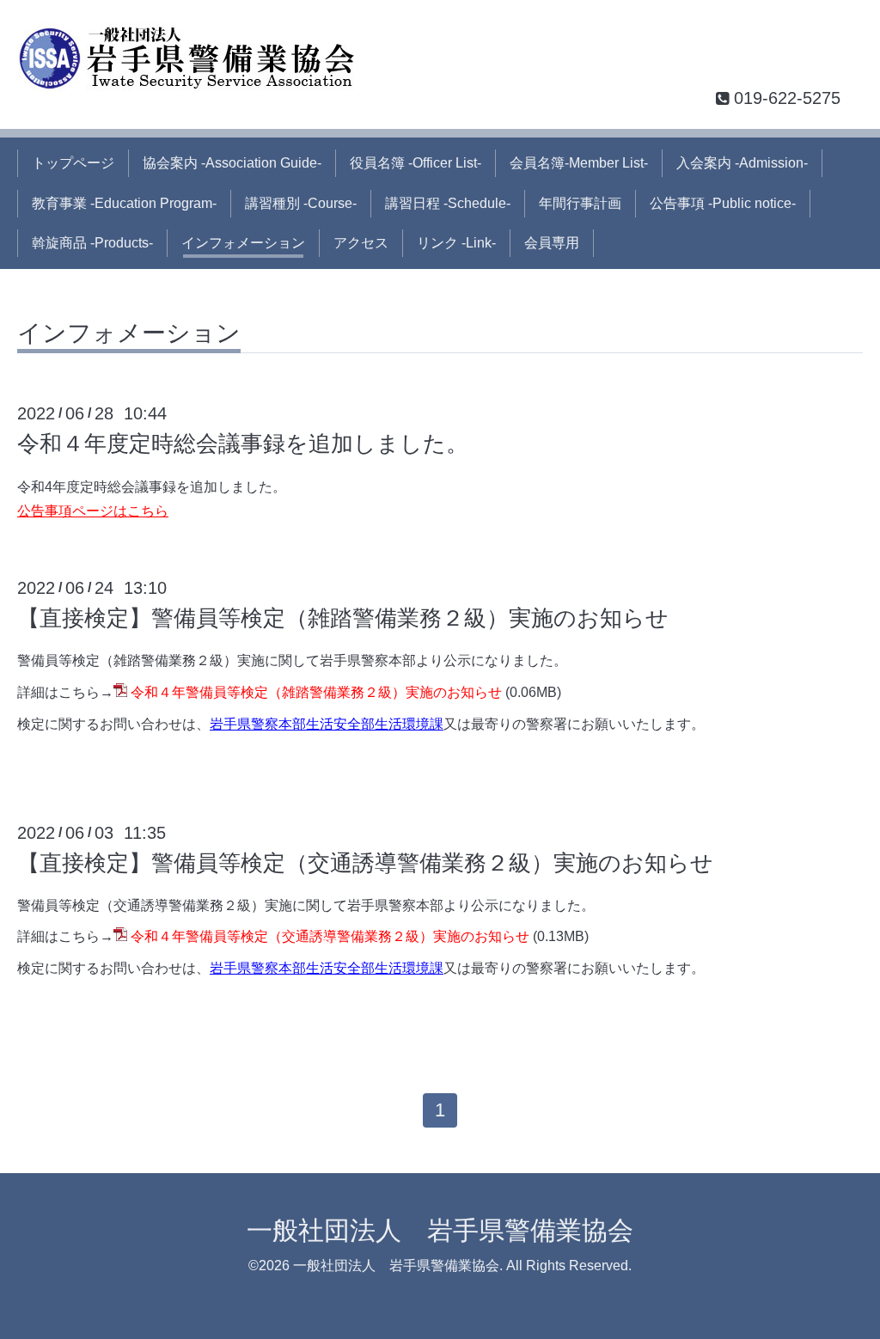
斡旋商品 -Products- (92, 242)
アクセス (360, 242)
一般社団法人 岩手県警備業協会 (440, 1230)
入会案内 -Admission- (742, 163)
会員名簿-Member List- (579, 163)
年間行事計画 (580, 203)
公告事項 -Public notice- (723, 203)
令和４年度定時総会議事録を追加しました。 (242, 443)
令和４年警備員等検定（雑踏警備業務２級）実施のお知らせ (316, 692)
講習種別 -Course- (301, 203)
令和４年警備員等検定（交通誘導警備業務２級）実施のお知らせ (330, 936)
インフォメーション (243, 242)
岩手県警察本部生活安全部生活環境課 (326, 724)
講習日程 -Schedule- (447, 203)
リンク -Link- (456, 242)
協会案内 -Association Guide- (232, 163)
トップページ (73, 163)
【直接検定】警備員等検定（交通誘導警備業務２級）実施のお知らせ (365, 863)
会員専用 (551, 242)
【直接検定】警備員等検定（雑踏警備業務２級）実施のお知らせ (343, 618)
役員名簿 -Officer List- (415, 163)
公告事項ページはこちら (92, 511)
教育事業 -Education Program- (124, 203)
